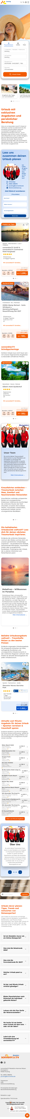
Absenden (15, 216)
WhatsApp (12, 182)
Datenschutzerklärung (7, 1084)
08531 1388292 (13, 184)
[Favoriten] (26, 224)
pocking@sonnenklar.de (16, 186)
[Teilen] (23, 224)
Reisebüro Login (6, 1095)
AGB (2, 1082)
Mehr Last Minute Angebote (15, 818)
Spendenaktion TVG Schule (9, 1098)
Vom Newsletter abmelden (15, 897)
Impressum (4, 1080)
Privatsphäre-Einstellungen (9, 1088)
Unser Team (15, 864)
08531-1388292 (22, 1108)
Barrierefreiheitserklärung (8, 1089)
